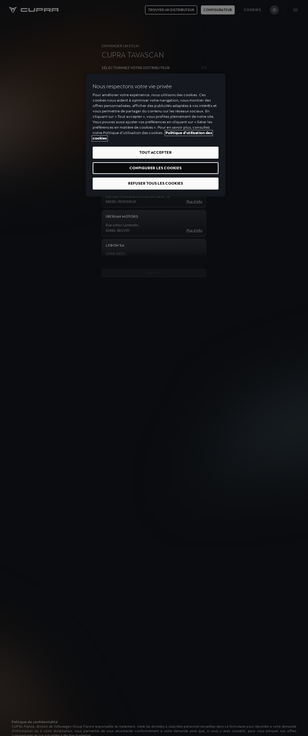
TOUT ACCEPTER (155, 152)
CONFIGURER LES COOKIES (155, 168)
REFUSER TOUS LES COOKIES (155, 183)
